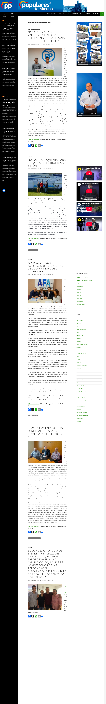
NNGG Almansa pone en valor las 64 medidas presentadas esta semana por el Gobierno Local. (46, 36)
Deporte (30, 156)
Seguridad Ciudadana (82, 412)
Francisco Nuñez (33, 250)
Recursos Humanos (81, 403)
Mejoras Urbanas (81, 380)
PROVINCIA (6, 20)
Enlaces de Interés (81, 353)
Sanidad (79, 409)
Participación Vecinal (82, 397)
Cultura (78, 338)
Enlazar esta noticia (33, 139)
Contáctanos (96, 13)
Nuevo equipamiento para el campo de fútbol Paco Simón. (47, 162)
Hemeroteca (88, 13)
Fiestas (78, 359)
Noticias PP (75, 13)
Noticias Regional (81, 391)
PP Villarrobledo (81, 304)
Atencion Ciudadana (82, 329)
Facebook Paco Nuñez (82, 277)
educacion (79, 347)
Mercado (79, 383)
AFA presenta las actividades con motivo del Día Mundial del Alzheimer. (45, 267)
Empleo (78, 350)
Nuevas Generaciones (34, 29)
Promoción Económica (82, 400)
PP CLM (79, 292)
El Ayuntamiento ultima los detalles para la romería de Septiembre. (45, 430)
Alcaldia (79, 323)
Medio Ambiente (81, 377)
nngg (81, 13)
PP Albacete (80, 286)
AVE (78, 332)
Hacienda (79, 368)
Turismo (79, 421)
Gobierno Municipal (82, 365)
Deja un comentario (47, 44)
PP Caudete (80, 289)
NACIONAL (6, 96)
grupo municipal (51, 13)
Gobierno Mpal (66, 13)
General (30, 259)
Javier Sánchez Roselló (35, 538)
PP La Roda (79, 298)
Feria (78, 356)
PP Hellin (79, 295)
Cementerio (80, 335)
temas (59, 13)
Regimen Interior (81, 406)
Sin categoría (80, 418)
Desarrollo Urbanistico (82, 344)
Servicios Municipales (82, 415)
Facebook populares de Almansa (85, 280)
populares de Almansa (9, 14)
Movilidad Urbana (81, 386)
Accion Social (80, 320)
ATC (78, 326)
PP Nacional (80, 301)
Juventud (79, 374)
